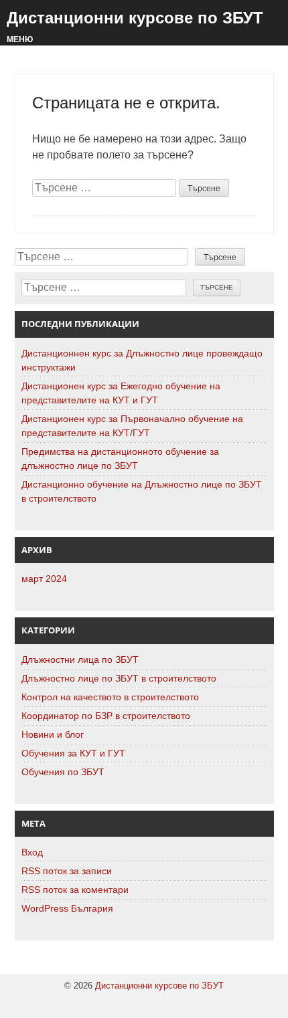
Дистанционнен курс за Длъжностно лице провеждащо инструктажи (142, 360)
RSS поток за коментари (75, 889)
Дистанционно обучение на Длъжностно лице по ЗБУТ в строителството (141, 491)
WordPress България (67, 908)
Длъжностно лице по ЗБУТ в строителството (118, 678)
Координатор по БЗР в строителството (105, 715)
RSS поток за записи (66, 871)
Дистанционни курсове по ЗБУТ (135, 18)
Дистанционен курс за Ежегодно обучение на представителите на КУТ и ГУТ (120, 393)
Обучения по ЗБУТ (62, 772)
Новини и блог (52, 734)
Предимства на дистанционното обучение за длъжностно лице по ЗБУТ (120, 458)
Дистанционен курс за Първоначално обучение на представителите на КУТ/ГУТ (132, 425)
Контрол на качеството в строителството (110, 697)
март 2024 (44, 578)
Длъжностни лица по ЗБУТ (80, 659)
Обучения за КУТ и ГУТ (73, 753)
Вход (32, 852)
